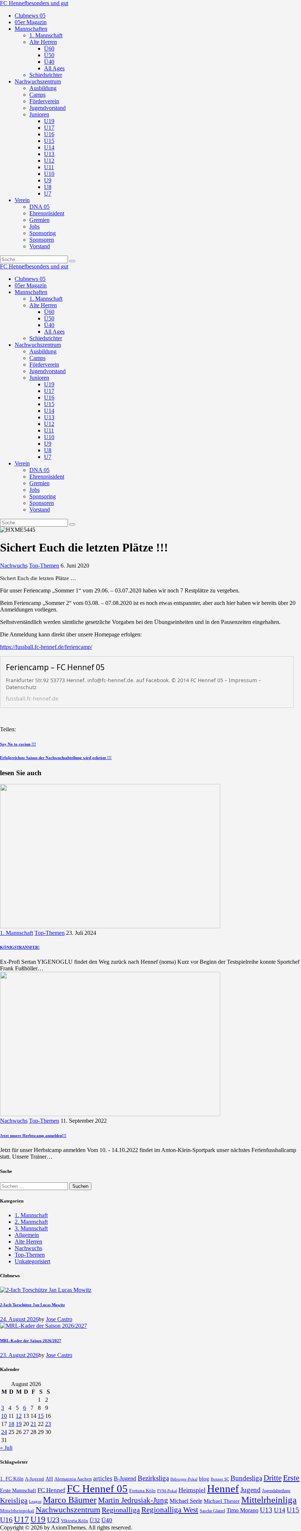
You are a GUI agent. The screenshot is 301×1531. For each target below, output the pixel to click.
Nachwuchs (14, 565)
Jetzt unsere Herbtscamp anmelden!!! (33, 1135)
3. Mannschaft (31, 1228)
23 (48, 1424)
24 (4, 1432)
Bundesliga (246, 1478)
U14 (279, 1510)
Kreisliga (14, 1500)
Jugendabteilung (276, 1491)
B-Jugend (125, 1478)
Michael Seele (186, 1501)
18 (11, 1424)
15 (41, 1416)
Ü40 (106, 1520)
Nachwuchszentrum (68, 1509)
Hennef (223, 1488)
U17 (21, 1519)
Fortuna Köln (142, 1490)
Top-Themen (44, 565)
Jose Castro (59, 1319)
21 (33, 1424)
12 (19, 1416)
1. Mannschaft (16, 933)
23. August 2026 (19, 1355)
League (35, 1501)
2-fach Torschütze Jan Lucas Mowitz (32, 1305)
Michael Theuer (222, 1501)
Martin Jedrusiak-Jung (133, 1500)
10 (4, 1416)
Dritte (273, 1478)
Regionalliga (121, 1510)
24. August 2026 (19, 1319)
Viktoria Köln (74, 1520)
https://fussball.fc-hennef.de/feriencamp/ (46, 647)
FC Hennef (51, 1490)
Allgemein (27, 1235)
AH (49, 1479)
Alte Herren (28, 1241)
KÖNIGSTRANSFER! (20, 947)
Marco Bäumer (70, 1500)
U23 (53, 1520)
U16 (6, 1520)
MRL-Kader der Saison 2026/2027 (30, 1340)
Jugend (250, 1490)
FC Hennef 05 (97, 1488)
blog (204, 1478)
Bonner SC (220, 1479)
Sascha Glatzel (212, 1510)
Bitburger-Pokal (183, 1479)
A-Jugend (34, 1479)
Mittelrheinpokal (17, 1510)
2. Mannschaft (31, 1222)
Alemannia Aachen (73, 1479)
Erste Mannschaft (18, 1490)
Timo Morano (242, 1510)
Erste (291, 1477)
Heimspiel (192, 1490)
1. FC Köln (11, 1479)
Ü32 (95, 1520)
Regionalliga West (169, 1509)
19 (19, 1424)
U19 (38, 1519)
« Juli (6, 1448)
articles (102, 1478)
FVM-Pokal (167, 1491)
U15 (293, 1510)
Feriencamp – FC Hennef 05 (55, 667)
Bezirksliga (153, 1478)
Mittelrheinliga (269, 1500)
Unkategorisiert (32, 1261)
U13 (266, 1510)
